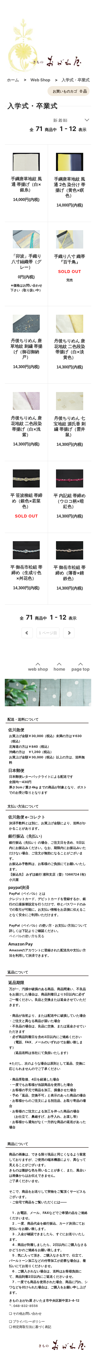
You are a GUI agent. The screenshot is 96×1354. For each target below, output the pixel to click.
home (59, 669)
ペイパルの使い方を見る (26, 936)
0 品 (70, 91)
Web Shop (40, 79)
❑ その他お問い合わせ (25, 1313)
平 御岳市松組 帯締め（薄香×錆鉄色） (70, 573)
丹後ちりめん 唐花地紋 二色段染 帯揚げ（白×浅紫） (26, 426)
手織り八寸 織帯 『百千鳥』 (69, 259)
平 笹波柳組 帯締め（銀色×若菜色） (26, 501)
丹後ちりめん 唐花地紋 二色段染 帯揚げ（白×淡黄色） (69, 349)
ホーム (13, 79)
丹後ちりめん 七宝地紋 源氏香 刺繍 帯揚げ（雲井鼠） (70, 426)
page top (80, 669)
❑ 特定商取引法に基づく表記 (30, 1327)
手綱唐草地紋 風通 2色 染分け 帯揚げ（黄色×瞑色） (69, 187)
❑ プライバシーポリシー (27, 1321)
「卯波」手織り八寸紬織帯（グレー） (26, 261)
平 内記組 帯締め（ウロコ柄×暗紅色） (70, 501)
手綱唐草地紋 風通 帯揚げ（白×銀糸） (26, 184)
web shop (38, 669)
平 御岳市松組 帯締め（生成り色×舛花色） (26, 572)
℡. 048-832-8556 (23, 1306)
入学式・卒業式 (76, 79)
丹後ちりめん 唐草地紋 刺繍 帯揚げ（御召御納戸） (26, 349)
